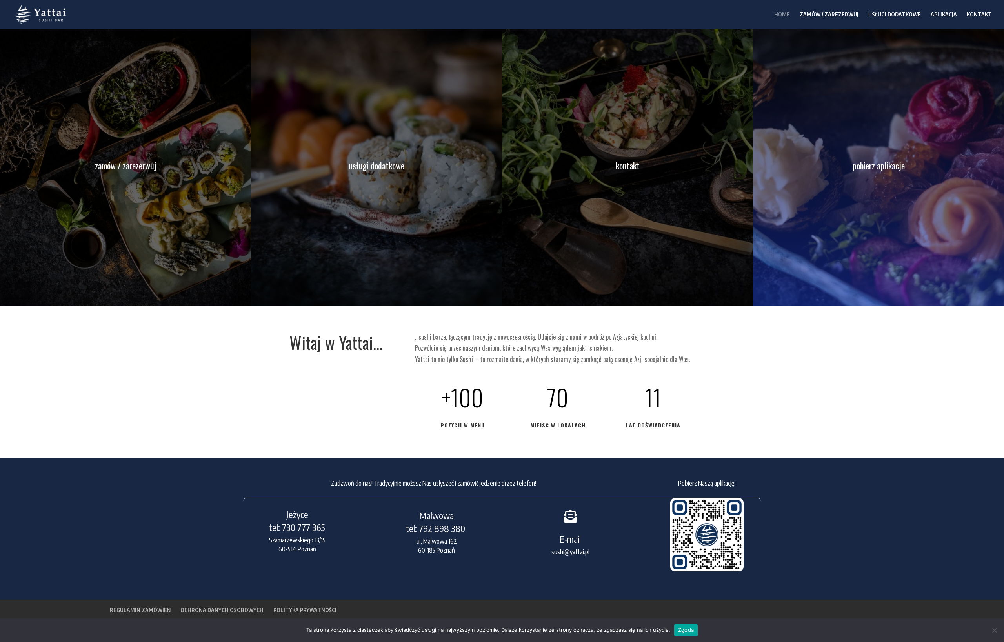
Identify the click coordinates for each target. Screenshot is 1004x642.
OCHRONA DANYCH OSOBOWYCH (222, 610)
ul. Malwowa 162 (437, 541)
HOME (782, 15)
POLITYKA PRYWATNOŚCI (304, 610)
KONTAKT (979, 15)
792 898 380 (443, 528)
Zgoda (686, 630)
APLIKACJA (944, 15)
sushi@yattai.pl (570, 552)
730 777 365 (303, 527)
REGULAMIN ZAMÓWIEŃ (140, 610)
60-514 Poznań (297, 549)
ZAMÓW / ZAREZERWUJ (829, 15)
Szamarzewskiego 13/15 (297, 540)
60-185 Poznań (436, 550)
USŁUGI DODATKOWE (894, 15)
